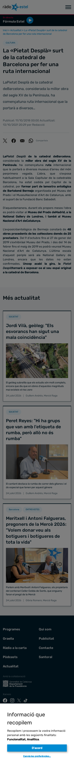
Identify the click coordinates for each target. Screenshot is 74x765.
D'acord (37, 748)
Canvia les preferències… (37, 756)
